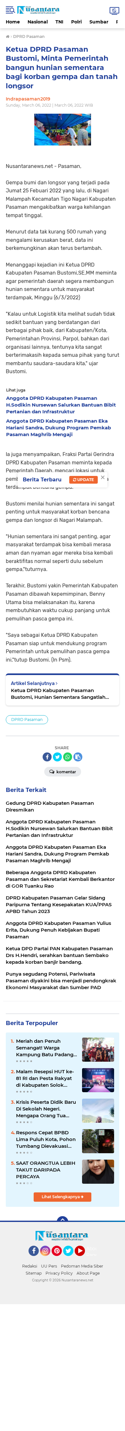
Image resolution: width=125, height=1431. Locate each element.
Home (13, 22)
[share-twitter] (57, 756)
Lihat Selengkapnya (61, 1196)
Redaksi (29, 1266)
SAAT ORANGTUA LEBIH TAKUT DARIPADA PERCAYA (45, 1170)
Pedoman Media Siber (82, 1266)
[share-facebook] (47, 756)
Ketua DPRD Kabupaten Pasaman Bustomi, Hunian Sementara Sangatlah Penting (58, 693)
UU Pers (49, 1266)
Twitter (71, 1259)
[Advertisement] (62, 1366)
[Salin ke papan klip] (77, 756)
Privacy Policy (59, 1273)
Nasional (38, 22)
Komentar (65, 771)
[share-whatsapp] (67, 756)
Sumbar (98, 22)
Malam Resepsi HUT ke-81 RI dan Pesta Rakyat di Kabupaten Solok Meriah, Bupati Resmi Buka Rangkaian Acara (45, 1078)
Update (85, 479)
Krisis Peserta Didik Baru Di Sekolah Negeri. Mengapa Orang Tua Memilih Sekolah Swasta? (46, 1109)
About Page (93, 1252)
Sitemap (34, 1273)
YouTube (84, 1259)
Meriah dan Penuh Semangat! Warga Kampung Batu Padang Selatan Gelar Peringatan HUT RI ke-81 (46, 1048)
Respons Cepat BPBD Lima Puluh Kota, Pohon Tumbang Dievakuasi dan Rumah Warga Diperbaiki (46, 1139)
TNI (59, 22)
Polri (76, 22)
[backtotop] (62, 1222)
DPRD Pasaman (27, 719)
